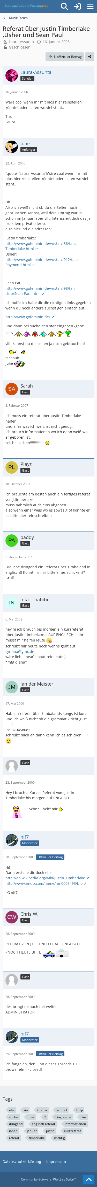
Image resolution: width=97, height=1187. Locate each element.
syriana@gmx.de (19, 651)
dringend (16, 1124)
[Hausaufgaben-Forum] (26, 6)
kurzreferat (72, 1131)
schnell (61, 1110)
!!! (45, 1117)
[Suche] (64, 6)
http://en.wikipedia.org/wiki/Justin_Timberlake (45, 877)
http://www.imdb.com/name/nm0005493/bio (44, 883)
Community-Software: (48, 1179)
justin (50, 1131)
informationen (75, 1124)
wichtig (59, 1138)
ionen (13, 1131)
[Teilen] (89, 56)
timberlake (37, 1138)
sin (26, 1110)
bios (83, 1117)
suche (13, 1117)
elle (11, 1110)
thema (42, 1110)
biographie (63, 1117)
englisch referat (43, 1124)
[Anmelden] (77, 6)
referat (14, 1138)
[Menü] (90, 6)
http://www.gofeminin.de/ (27, 316)
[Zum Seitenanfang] (88, 1179)
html (30, 1117)
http (79, 1110)
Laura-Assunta (21, 41)
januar (32, 1131)
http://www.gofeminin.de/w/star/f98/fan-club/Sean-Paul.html (40, 291)
